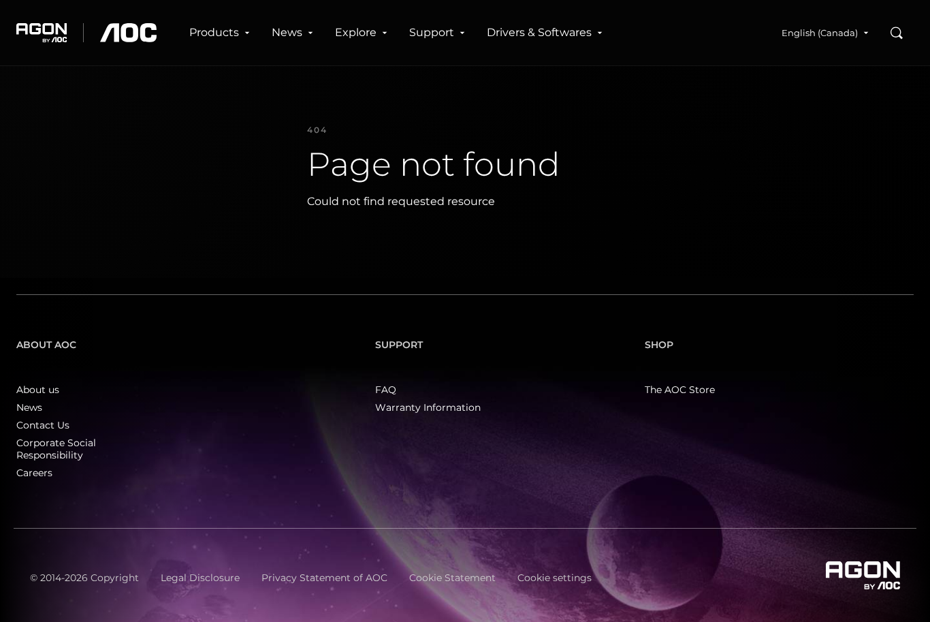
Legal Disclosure (200, 578)
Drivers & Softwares (539, 32)
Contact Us (42, 425)
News (287, 32)
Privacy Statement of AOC (324, 578)
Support (431, 32)
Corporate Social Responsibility (56, 449)
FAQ (385, 390)
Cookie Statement (452, 578)
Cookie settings (554, 578)
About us (37, 390)
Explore (355, 32)
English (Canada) (820, 32)
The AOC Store (680, 390)
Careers (34, 473)
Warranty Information (428, 407)
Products (214, 32)
